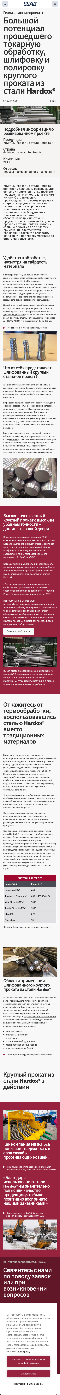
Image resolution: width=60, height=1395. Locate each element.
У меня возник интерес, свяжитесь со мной (27, 328)
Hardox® (13, 439)
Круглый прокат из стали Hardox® (27, 142)
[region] (28, 1349)
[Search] (5, 4)
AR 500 (17, 321)
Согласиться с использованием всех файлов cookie (28, 1361)
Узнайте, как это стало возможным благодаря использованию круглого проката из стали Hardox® (31, 1168)
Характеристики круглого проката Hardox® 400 (29, 1054)
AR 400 (6, 321)
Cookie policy (23, 1351)
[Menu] (55, 4)
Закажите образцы (18, 631)
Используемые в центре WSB (19, 600)
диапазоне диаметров (14, 314)
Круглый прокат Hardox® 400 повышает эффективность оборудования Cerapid (25, 1214)
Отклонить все (28, 1373)
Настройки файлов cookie (28, 1384)
